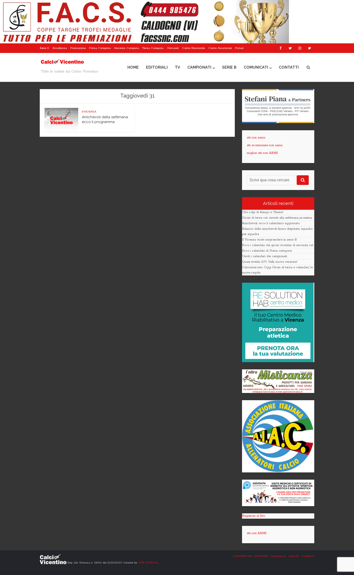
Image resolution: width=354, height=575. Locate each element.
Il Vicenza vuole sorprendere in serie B (269, 240)
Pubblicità (308, 556)
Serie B (229, 67)
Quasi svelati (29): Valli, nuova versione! (269, 262)
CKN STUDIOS (148, 562)
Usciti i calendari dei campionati (264, 256)
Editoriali (157, 67)
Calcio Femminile (193, 48)
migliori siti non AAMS (262, 153)
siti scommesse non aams (264, 145)
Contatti (289, 67)
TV (177, 67)
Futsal (239, 48)
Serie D (44, 48)
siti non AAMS (257, 533)
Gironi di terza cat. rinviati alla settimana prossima (277, 218)
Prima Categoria (100, 48)
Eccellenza (60, 48)
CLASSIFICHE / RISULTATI (250, 556)
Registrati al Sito (253, 516)
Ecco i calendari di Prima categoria (267, 251)
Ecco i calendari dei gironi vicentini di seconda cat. (278, 245)
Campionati (199, 67)
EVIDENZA (89, 111)
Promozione (78, 48)
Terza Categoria (153, 48)
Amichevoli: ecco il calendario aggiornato (271, 223)
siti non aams (256, 137)
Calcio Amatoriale (220, 48)
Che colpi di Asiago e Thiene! (262, 212)
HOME (133, 67)
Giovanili (173, 48)
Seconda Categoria (126, 48)
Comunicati (256, 67)
